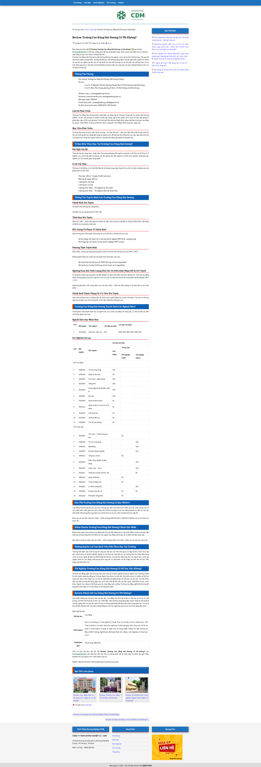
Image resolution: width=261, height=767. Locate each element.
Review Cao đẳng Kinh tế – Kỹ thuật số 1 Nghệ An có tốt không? (84, 698)
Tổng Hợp (116, 752)
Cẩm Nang (116, 736)
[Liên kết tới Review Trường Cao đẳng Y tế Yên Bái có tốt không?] (111, 679)
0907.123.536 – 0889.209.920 (83, 747)
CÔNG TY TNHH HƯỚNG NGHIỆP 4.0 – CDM (89, 736)
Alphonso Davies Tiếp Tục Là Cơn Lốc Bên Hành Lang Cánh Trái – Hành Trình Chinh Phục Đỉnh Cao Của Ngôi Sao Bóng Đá (170, 46)
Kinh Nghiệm (117, 744)
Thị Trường (116, 748)
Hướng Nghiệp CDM (130, 15)
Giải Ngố (88, 705)
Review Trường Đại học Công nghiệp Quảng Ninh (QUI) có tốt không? (137, 698)
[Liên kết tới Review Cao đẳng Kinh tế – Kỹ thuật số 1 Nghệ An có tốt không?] (84, 679)
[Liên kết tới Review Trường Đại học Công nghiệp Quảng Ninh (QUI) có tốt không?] (137, 679)
